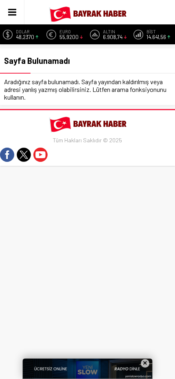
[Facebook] (7, 155)
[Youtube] (40, 155)
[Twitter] (24, 155)
